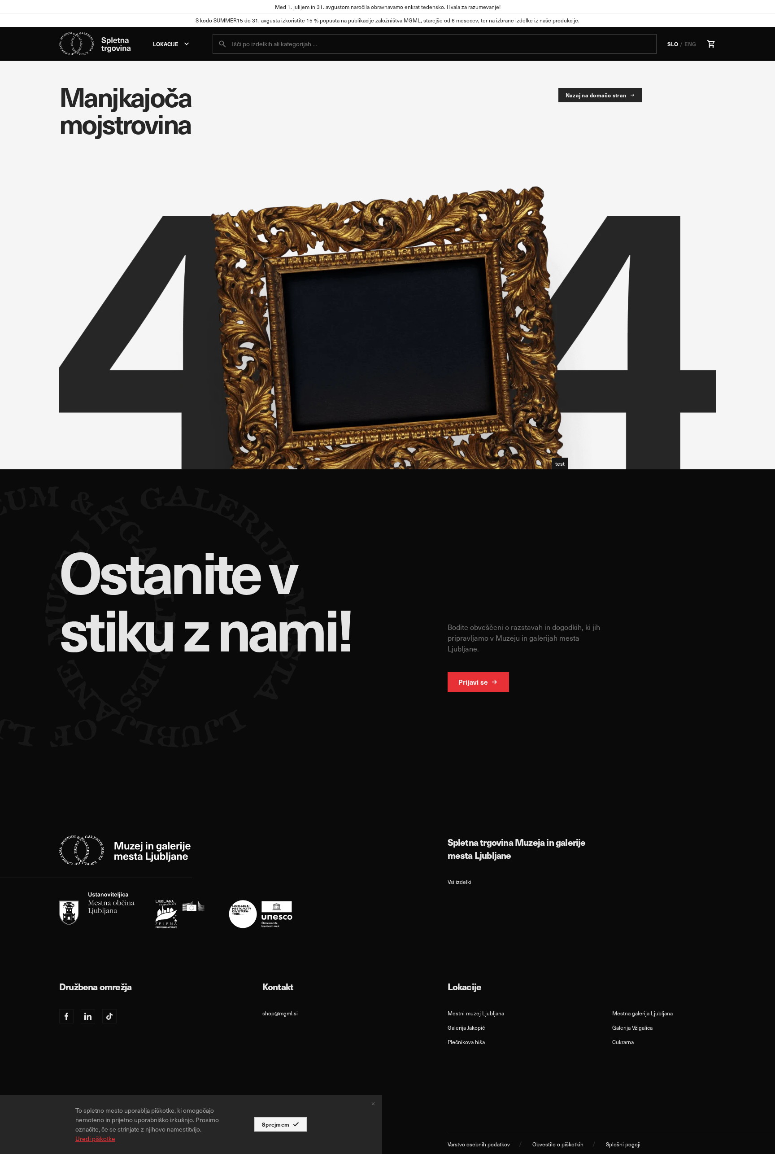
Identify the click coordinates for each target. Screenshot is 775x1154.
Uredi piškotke (95, 1138)
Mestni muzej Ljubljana (476, 1013)
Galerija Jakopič (466, 1027)
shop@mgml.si (280, 1013)
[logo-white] (125, 850)
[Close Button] (373, 1104)
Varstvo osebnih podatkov (479, 1144)
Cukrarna (623, 1041)
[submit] (222, 43)
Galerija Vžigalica (632, 1027)
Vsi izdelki (459, 881)
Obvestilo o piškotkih (557, 1144)
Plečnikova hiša (466, 1041)
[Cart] (711, 43)
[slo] (175, 910)
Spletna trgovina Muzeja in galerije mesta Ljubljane (517, 848)
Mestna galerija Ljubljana (642, 1013)
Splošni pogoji (623, 1144)
